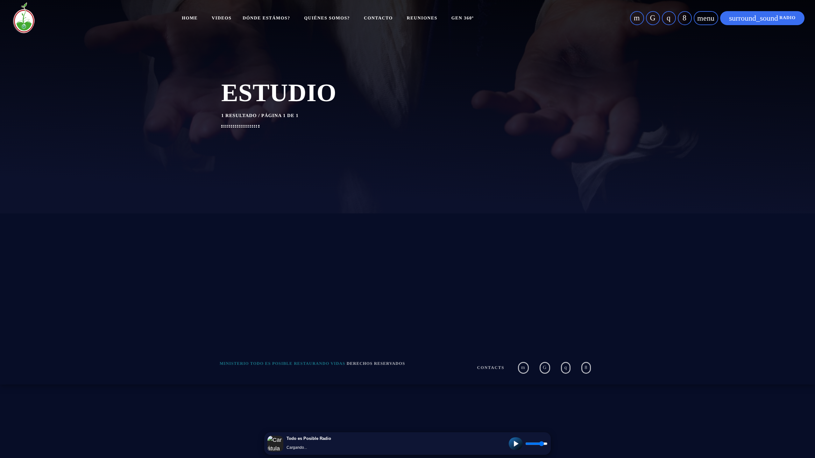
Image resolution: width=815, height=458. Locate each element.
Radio (762, 18)
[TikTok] (653, 18)
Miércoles (322, 280)
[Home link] (23, 18)
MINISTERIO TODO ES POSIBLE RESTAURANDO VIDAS (282, 363)
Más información (538, 277)
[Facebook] (685, 18)
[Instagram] (669, 18)
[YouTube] (637, 18)
